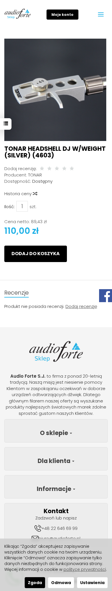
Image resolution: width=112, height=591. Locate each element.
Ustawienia (92, 583)
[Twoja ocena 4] (64, 169)
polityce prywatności (84, 569)
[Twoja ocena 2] (49, 169)
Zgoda (35, 583)
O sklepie (54, 433)
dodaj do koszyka (35, 253)
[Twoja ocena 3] (57, 169)
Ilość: (9, 207)
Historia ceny (18, 194)
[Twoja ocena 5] (72, 169)
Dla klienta (55, 461)
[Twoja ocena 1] (42, 169)
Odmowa (61, 583)
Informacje (54, 489)
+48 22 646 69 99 (59, 528)
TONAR (35, 175)
